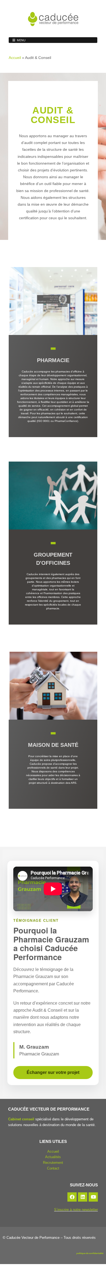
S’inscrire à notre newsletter (76, 1210)
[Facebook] (72, 1197)
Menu (21, 40)
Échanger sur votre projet (53, 1072)
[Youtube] (93, 1197)
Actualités (53, 1157)
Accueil (15, 58)
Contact (53, 1168)
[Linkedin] (82, 1197)
